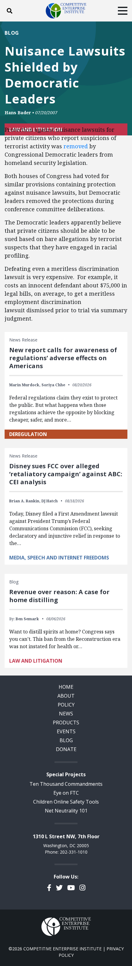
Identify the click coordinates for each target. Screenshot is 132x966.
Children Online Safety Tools (66, 801)
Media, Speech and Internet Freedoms (59, 557)
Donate (66, 749)
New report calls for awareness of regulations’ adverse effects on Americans (63, 358)
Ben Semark (27, 618)
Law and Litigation (35, 660)
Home (66, 687)
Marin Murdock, (25, 385)
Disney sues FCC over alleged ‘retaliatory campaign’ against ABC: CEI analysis (65, 474)
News (66, 713)
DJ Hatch (49, 501)
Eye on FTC (66, 792)
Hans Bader (18, 112)
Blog (12, 32)
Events (66, 731)
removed (76, 146)
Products (66, 722)
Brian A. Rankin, (25, 501)
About (66, 695)
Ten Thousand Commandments (66, 784)
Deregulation (28, 434)
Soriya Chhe (53, 385)
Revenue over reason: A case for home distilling (59, 596)
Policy (66, 704)
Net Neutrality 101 (66, 810)
